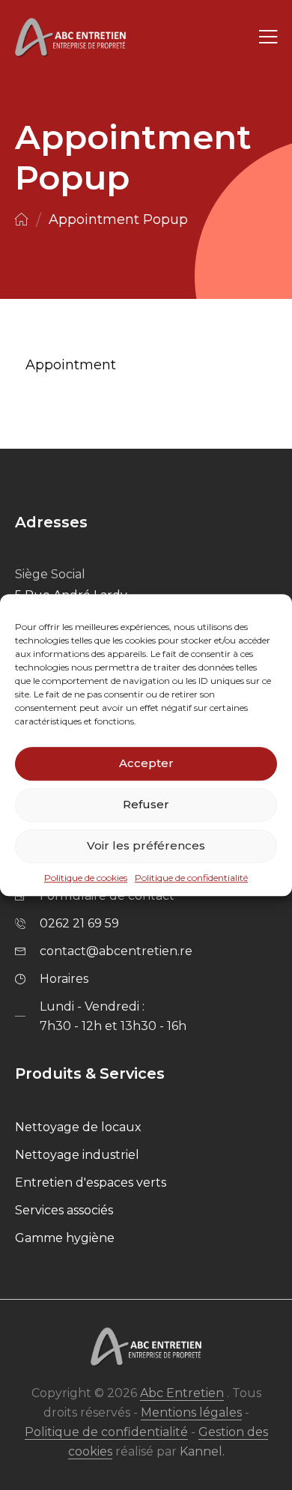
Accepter (146, 763)
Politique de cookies (85, 877)
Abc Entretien (182, 1393)
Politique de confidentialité (191, 877)
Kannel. (202, 1451)
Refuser (146, 804)
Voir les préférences (146, 845)
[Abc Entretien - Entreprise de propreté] (71, 38)
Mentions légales (191, 1412)
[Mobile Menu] (268, 37)
